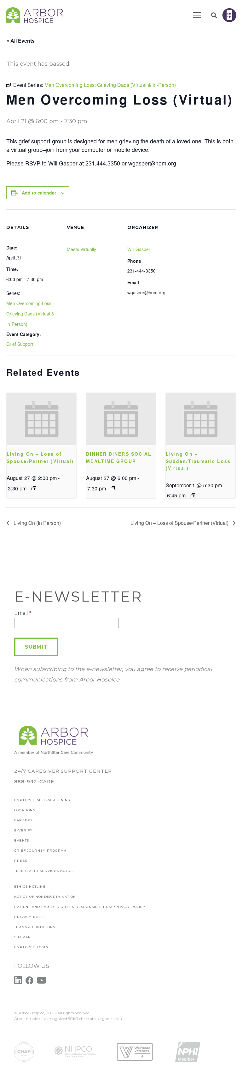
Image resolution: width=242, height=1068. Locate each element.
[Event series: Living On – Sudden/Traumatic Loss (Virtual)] (193, 495)
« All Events (20, 40)
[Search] (214, 15)
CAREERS (23, 820)
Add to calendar (39, 192)
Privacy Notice (30, 917)
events (21, 840)
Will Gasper (138, 249)
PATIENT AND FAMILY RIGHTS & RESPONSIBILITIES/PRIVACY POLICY (80, 907)
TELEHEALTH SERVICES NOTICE (44, 871)
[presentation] (41, 419)
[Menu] (196, 15)
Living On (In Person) (36, 522)
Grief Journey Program (40, 851)
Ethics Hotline (30, 887)
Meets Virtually (81, 249)
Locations (24, 810)
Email (23, 613)
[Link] (34, 15)
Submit (36, 647)
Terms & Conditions (34, 927)
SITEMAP (22, 937)
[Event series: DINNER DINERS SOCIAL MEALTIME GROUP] (113, 488)
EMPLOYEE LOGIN (31, 947)
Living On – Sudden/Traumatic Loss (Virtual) (198, 461)
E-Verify (23, 830)
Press (20, 861)
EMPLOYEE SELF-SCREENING (42, 800)
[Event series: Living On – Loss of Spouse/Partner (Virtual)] (34, 488)
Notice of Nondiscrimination (45, 897)
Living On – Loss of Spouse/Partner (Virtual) (180, 522)
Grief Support (19, 344)
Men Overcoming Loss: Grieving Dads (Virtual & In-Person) (30, 313)
